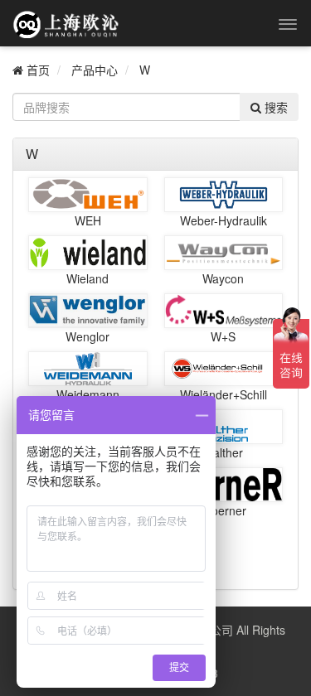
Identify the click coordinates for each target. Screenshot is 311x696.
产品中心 (94, 69)
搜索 (274, 107)
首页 (36, 69)
